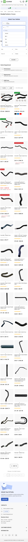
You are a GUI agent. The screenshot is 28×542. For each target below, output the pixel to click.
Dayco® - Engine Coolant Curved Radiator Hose (20, 208)
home (2, 11)
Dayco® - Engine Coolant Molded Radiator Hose (20, 355)
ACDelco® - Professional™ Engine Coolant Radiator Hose (6, 183)
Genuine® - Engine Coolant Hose (20, 155)
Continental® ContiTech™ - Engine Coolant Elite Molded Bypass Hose (19, 308)
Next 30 (15, 465)
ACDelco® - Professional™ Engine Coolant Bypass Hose (5, 260)
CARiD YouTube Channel (9, 535)
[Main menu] (1, 1)
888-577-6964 (10, 508)
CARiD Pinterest (12, 535)
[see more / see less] (14, 60)
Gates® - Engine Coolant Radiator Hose (20, 132)
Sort (11, 88)
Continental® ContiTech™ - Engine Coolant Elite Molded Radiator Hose (19, 183)
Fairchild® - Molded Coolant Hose (6, 332)
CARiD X (5, 535)
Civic (16, 49)
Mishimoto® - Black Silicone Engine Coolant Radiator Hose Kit (6, 106)
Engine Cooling (10, 11)
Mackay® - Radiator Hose (19, 452)
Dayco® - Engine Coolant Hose (6, 354)
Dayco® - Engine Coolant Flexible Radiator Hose (6, 307)
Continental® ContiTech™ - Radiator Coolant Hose (5, 429)
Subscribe (4, 499)
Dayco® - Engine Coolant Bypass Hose (20, 284)
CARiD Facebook (2, 535)
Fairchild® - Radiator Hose (5, 235)
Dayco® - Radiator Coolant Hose (6, 403)
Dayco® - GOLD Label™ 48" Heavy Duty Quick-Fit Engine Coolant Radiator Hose (19, 380)
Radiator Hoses (17, 11)
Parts (5, 11)
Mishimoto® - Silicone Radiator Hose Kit (20, 106)
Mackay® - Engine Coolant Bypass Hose (19, 429)
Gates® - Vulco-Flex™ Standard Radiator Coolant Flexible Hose (20, 236)
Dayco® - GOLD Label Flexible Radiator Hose (6, 379)
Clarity (16, 53)
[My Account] (23, 1)
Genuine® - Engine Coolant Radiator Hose (5, 208)
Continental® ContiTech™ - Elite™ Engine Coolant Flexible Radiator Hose (20, 405)
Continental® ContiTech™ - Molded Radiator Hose (19, 260)
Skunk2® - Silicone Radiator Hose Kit (6, 132)
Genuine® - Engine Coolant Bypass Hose (5, 284)
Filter (4, 88)
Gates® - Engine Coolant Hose (20, 332)
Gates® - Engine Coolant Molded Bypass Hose (6, 156)
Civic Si (3, 53)
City (2, 49)
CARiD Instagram (16, 535)
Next (22, 475)
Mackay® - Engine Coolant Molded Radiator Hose (5, 453)
